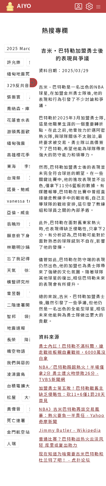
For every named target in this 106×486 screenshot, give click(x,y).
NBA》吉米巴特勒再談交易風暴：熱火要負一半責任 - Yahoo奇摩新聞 (71, 415)
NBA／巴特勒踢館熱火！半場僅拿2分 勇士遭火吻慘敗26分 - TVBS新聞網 (71, 373)
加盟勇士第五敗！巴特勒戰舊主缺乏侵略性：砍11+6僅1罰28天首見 (72, 394)
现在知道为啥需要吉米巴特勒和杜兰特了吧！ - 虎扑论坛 (71, 457)
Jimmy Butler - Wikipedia (70, 430)
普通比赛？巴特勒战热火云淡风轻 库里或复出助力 (71, 442)
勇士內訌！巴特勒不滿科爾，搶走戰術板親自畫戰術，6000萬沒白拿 (72, 352)
